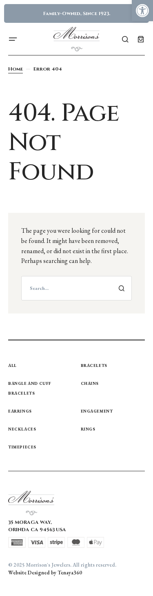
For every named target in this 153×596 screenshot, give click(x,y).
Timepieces (22, 447)
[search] (76, 288)
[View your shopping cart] (141, 39)
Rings (88, 429)
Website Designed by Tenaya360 (45, 572)
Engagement (97, 411)
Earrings (20, 411)
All (12, 365)
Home (15, 69)
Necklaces (22, 429)
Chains (90, 383)
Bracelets (94, 365)
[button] (142, 10)
